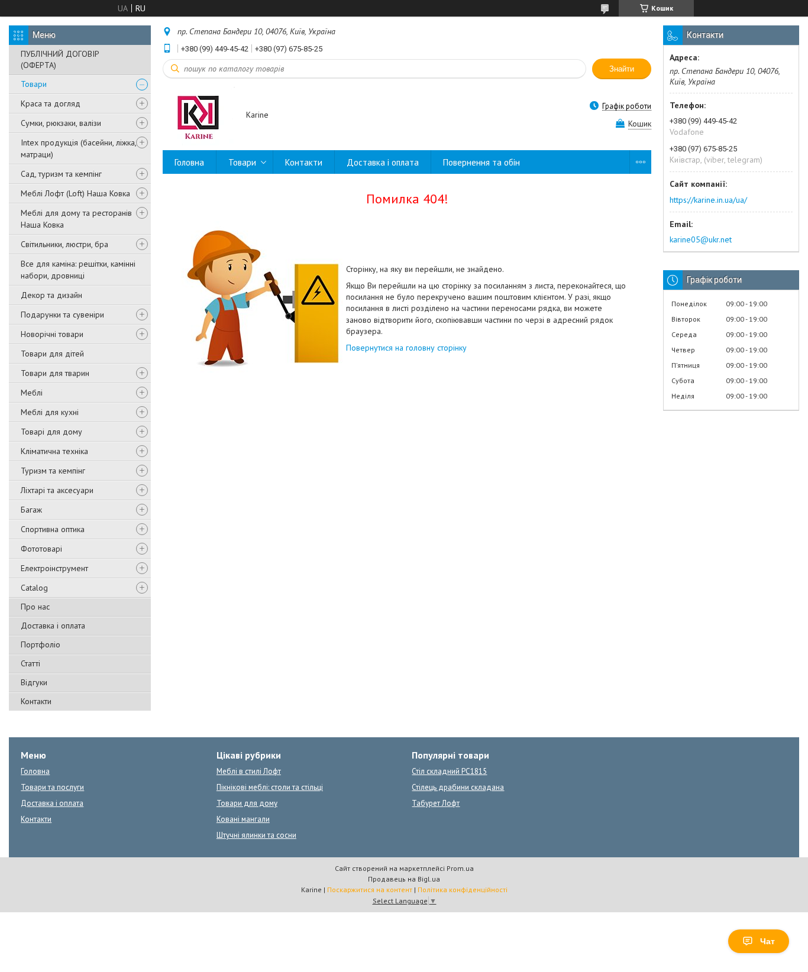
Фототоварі (41, 548)
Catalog (34, 587)
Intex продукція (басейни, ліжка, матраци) (78, 148)
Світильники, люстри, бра (64, 244)
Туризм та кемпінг (53, 470)
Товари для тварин (55, 373)
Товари (34, 84)
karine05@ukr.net (701, 239)
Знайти (621, 68)
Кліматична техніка (54, 451)
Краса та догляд (50, 103)
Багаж (31, 509)
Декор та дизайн (51, 295)
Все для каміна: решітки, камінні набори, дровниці (78, 269)
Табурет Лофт (436, 803)
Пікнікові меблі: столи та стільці (269, 787)
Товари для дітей (52, 353)
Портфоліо (40, 644)
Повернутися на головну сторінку (406, 347)
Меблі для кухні (50, 412)
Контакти (36, 701)
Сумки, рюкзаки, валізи (61, 123)
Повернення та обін (481, 162)
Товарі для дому (51, 431)
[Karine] (199, 115)
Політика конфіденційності (463, 889)
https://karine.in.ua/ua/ (708, 200)
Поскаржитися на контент (369, 889)
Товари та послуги (52, 787)
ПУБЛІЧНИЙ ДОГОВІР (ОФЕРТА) (60, 59)
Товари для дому (246, 803)
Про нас (35, 606)
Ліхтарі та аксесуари (57, 490)
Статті (30, 663)
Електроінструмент (54, 568)
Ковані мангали (243, 819)
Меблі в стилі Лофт (248, 771)
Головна (189, 162)
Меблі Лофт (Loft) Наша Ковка (75, 193)
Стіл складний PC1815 (449, 771)
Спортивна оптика (53, 529)
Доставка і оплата (53, 625)
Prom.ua (460, 868)
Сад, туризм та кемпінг (61, 174)
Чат (767, 941)
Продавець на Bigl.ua (404, 878)
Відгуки (34, 682)
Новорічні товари (52, 334)
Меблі (32, 392)
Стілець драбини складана (458, 787)
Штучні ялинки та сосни (256, 835)
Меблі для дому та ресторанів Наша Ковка (76, 219)
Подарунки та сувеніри (62, 314)
